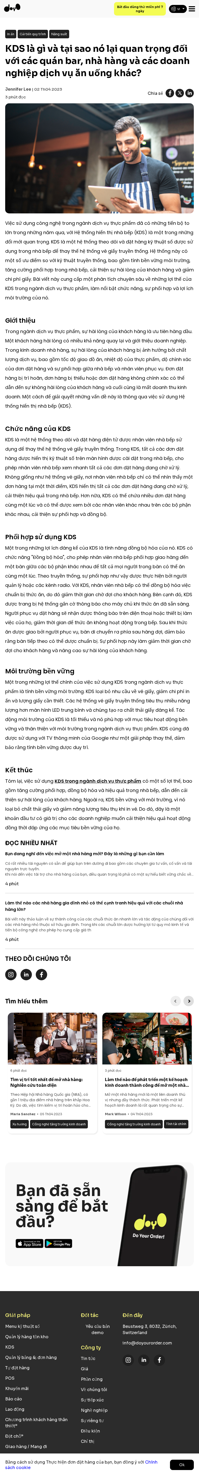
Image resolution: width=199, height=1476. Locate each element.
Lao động (14, 1409)
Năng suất (59, 34)
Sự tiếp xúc (92, 1400)
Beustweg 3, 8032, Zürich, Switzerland (150, 1329)
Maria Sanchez (22, 1114)
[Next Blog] (188, 1001)
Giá (84, 1369)
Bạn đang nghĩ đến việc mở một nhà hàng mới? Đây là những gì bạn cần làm (84, 854)
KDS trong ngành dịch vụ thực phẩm (98, 781)
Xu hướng (19, 1124)
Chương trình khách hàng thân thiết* (36, 1423)
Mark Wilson (115, 1114)
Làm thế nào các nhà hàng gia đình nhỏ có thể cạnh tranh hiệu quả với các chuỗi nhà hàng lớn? (94, 906)
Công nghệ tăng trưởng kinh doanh (59, 1124)
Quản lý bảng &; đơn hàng (31, 1357)
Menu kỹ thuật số (22, 1326)
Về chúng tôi (94, 1389)
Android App (59, 1243)
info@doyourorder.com (147, 1343)
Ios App (30, 1243)
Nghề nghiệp (94, 1410)
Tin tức (88, 1358)
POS (10, 1378)
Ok (181, 1465)
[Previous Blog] (175, 1001)
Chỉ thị (87, 1441)
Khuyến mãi (17, 1388)
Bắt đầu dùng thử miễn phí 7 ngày (140, 9)
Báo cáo (13, 1399)
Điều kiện (90, 1431)
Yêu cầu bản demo (98, 1329)
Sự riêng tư (92, 1420)
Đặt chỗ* (14, 1436)
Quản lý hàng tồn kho (26, 1337)
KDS (9, 1347)
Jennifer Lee (18, 89)
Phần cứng (92, 1379)
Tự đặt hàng (17, 1368)
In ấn (10, 34)
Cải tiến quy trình (33, 34)
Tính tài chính (176, 1124)
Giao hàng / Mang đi (26, 1446)
